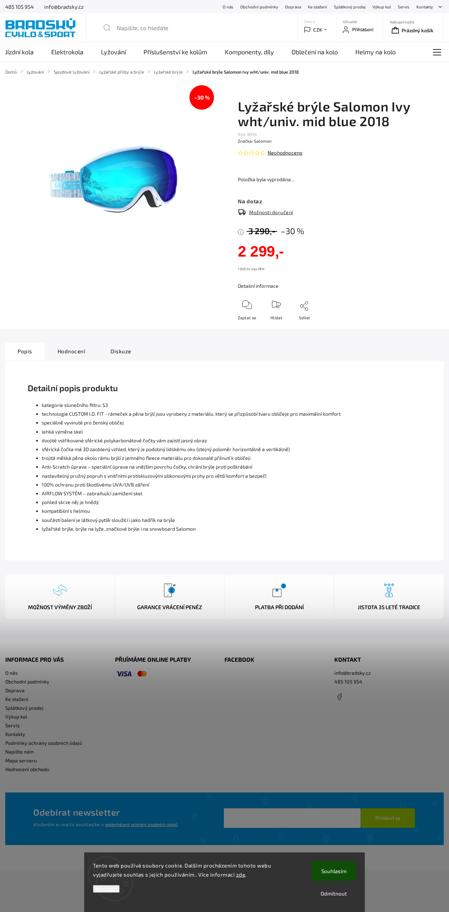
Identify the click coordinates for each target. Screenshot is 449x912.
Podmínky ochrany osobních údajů (43, 743)
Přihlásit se (388, 818)
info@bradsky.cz (352, 673)
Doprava (293, 6)
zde (241, 874)
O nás (228, 6)
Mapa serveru (21, 760)
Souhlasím (334, 871)
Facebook (339, 697)
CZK (317, 30)
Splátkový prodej (350, 6)
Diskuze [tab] (120, 351)
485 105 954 (348, 682)
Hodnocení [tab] (72, 351)
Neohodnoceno (285, 152)
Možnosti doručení (271, 212)
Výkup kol (382, 6)
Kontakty (424, 6)
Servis (403, 6)
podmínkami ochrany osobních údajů (141, 824)
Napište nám (19, 752)
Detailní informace (258, 286)
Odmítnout (334, 893)
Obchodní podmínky (259, 6)
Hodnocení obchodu (27, 769)
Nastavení (106, 889)
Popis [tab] (25, 351)
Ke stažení (317, 6)
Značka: (255, 140)
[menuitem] (23, 52)
